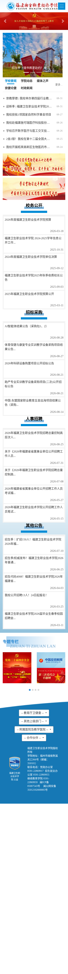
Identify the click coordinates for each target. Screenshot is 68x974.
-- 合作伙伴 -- (33, 737)
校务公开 (34, 205)
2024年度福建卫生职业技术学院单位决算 (31, 256)
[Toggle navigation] (61, 6)
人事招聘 (34, 419)
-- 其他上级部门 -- (32, 721)
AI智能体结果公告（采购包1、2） (26, 326)
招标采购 (34, 312)
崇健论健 (11, 88)
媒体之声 (42, 80)
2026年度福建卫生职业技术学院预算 (28, 219)
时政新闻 (26, 88)
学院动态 (26, 80)
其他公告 (34, 525)
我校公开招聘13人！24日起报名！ (26, 595)
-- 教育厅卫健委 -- (32, 712)
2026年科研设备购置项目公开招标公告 (29, 363)
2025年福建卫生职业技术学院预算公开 (29, 293)
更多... (59, 84)
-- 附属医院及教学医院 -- (33, 729)
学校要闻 (11, 80)
